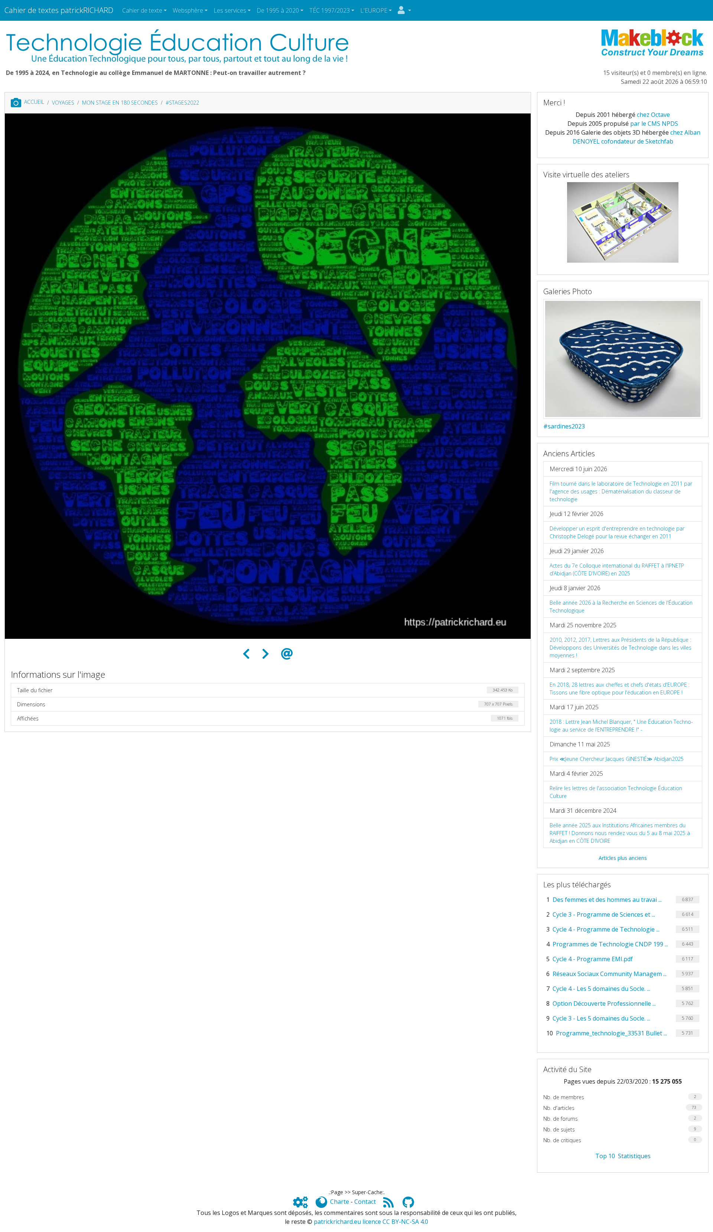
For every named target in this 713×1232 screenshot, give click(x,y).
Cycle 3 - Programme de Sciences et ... (604, 914)
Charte (339, 1201)
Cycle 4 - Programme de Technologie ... (606, 929)
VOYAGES (63, 102)
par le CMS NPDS (654, 123)
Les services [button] (230, 10)
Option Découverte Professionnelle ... (604, 1003)
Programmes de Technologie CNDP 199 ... (610, 944)
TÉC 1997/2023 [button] (329, 10)
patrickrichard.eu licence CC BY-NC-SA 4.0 (371, 1222)
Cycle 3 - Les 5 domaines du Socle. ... (601, 1018)
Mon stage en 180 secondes (120, 102)
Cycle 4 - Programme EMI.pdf (593, 959)
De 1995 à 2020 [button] (278, 10)
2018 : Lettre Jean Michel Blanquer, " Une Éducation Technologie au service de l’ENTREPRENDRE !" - (621, 725)
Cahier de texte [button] (142, 10)
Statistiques (634, 1156)
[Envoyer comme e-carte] (287, 654)
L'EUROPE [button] (373, 10)
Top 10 (605, 1156)
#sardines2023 (564, 426)
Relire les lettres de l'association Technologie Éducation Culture (616, 792)
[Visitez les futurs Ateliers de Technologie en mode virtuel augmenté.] (622, 221)
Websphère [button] (188, 10)
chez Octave (653, 115)
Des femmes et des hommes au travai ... (607, 900)
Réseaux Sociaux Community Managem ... (610, 974)
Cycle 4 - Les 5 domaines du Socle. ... (601, 989)
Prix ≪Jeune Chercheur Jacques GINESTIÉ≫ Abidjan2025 (617, 758)
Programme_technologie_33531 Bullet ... (611, 1033)
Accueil (34, 101)
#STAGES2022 (182, 102)
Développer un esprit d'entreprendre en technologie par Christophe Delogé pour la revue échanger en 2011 (617, 532)
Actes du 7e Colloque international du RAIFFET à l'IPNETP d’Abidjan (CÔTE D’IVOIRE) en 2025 (617, 569)
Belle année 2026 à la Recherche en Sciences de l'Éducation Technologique (621, 606)
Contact (365, 1201)
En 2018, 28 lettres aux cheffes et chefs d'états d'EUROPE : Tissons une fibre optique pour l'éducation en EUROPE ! (620, 688)
